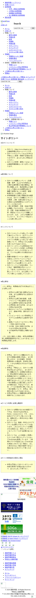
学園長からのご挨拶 (16, 56)
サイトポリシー (10, 575)
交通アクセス (9, 5)
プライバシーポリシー (13, 577)
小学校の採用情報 (15, 11)
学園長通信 (13, 58)
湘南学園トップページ (13, 2)
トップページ (29, 79)
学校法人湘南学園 (11, 559)
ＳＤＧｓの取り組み (16, 52)
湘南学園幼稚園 (10, 563)
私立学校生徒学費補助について (20, 69)
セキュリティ (13, 46)
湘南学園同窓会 (10, 555)
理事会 (7, 73)
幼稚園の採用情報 (15, 13)
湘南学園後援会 (10, 557)
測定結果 (8, 17)
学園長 (7, 54)
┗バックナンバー (15, 60)
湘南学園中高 (9, 567)
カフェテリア (13, 48)
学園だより (13, 65)
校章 (10, 39)
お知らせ (4, 25)
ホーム (7, 29)
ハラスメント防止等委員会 (18, 67)
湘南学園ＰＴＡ (10, 553)
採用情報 (8, 7)
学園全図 (12, 43)
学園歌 (11, 41)
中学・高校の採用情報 (17, 9)
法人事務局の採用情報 (17, 15)
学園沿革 (12, 37)
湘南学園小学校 (10, 565)
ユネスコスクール (15, 50)
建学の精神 (13, 35)
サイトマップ (9, 579)
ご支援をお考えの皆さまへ (14, 71)
